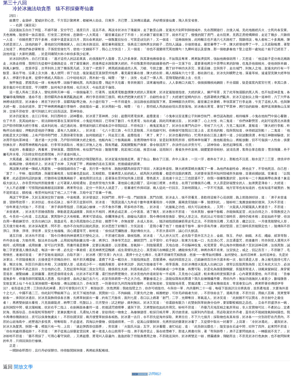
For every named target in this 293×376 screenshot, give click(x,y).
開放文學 (23, 367)
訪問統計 (155, 374)
